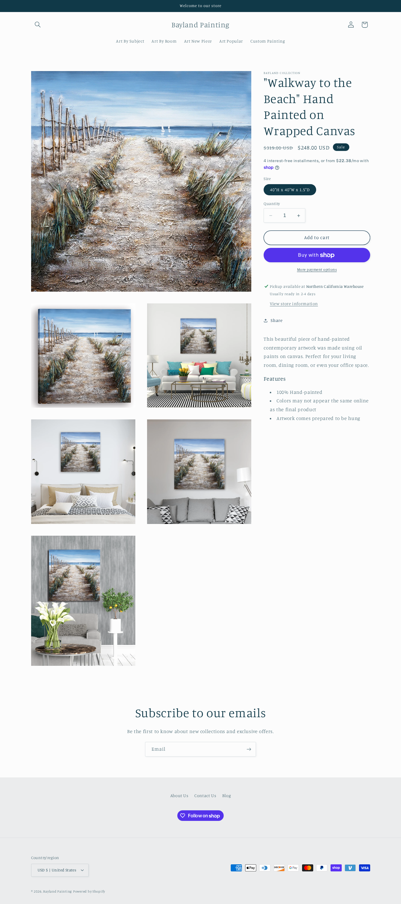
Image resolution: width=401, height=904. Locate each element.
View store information (294, 303)
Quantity (272, 203)
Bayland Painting (57, 891)
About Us (179, 795)
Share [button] (276, 320)
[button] (38, 24)
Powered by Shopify (89, 891)
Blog (226, 795)
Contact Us (205, 795)
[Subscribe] (249, 749)
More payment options (317, 270)
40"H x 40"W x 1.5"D (290, 189)
